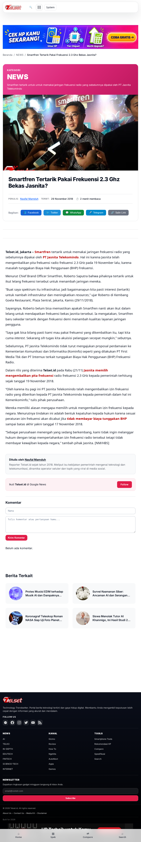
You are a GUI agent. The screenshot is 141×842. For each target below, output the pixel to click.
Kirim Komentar (16, 537)
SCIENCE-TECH (10, 764)
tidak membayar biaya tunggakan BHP (97, 419)
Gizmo (52, 739)
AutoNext (53, 759)
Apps (51, 764)
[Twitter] (26, 722)
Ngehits (52, 754)
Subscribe (70, 798)
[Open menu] (39, 7)
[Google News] (5, 722)
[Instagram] (19, 722)
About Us (7, 813)
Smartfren (43, 252)
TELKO (6, 744)
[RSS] (40, 722)
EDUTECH (8, 754)
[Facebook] (12, 722)
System (50, 7)
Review (52, 744)
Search (97, 759)
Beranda (7, 54)
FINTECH (7, 759)
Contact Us (19, 813)
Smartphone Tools (103, 739)
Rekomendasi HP (102, 744)
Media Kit (30, 813)
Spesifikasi (99, 754)
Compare (99, 749)
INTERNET (8, 769)
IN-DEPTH (8, 749)
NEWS (19, 54)
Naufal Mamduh (29, 198)
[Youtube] (33, 722)
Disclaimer (42, 813)
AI (4, 739)
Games (52, 769)
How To (52, 749)
